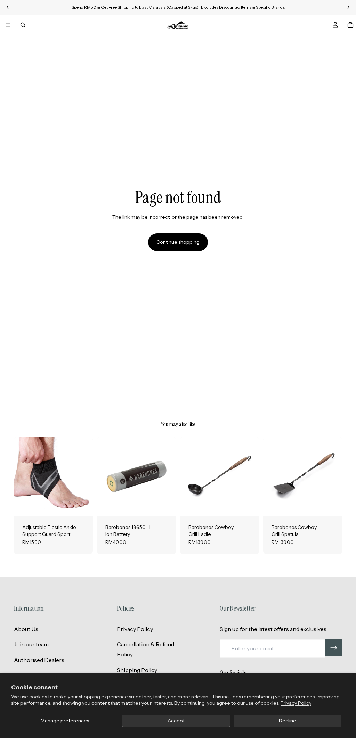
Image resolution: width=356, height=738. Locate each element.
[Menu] (8, 25)
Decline (287, 721)
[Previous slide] (21, 476)
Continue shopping (178, 242)
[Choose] (82, 505)
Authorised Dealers (39, 659)
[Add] (165, 505)
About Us (26, 628)
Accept (176, 721)
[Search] (23, 25)
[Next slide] (85, 476)
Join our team (31, 644)
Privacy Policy (296, 703)
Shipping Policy (137, 669)
